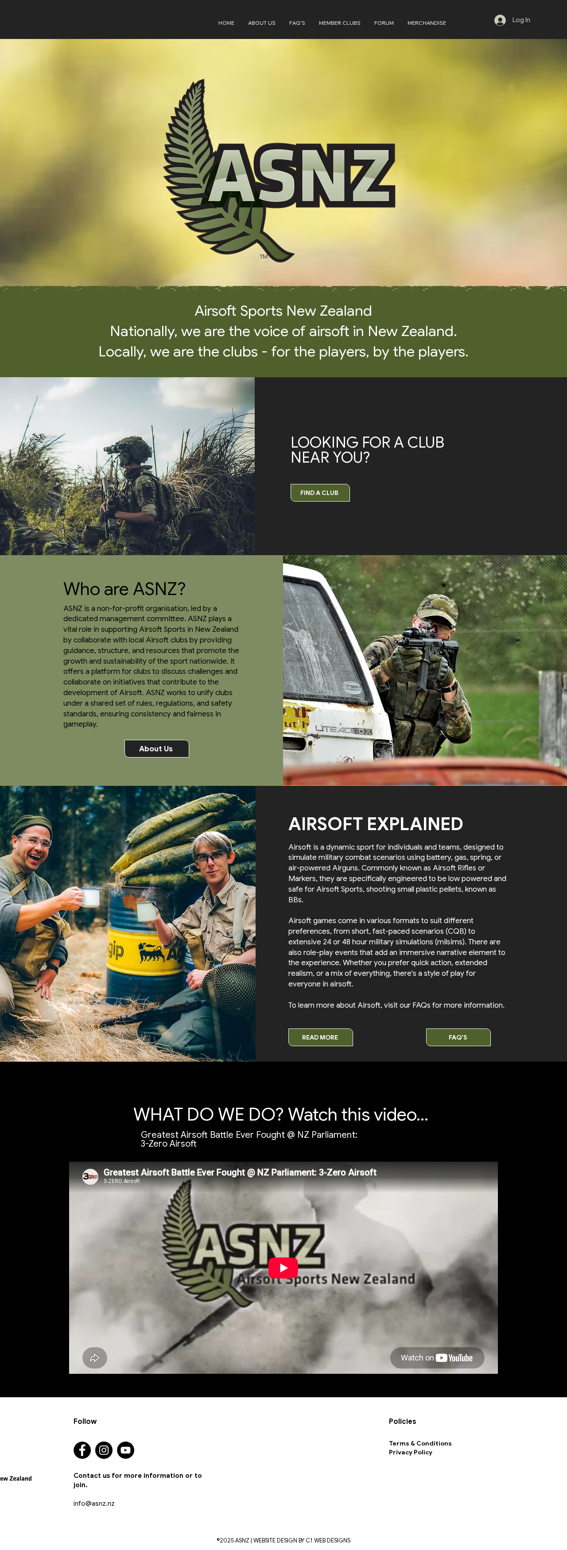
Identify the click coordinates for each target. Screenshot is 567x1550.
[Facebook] (82, 1450)
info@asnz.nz (94, 1503)
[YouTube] (125, 1450)
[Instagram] (104, 1450)
